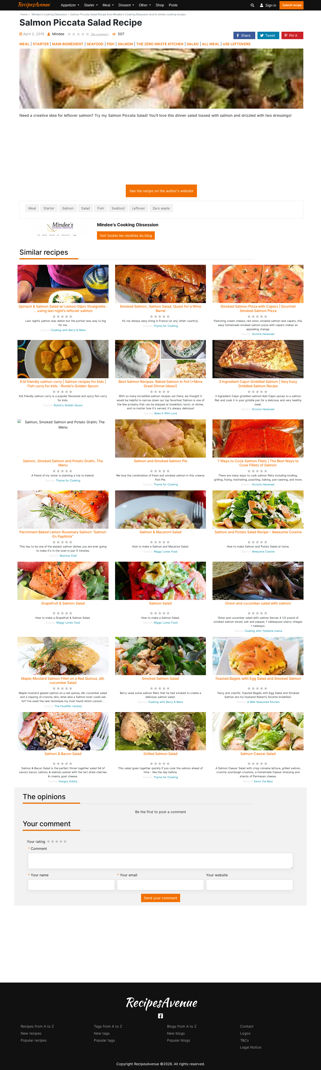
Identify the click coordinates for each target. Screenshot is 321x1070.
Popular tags (104, 1040)
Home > (25, 14)
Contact (247, 1026)
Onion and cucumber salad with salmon (258, 603)
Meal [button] (107, 5)
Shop (160, 5)
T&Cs (244, 1040)
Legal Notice (250, 1047)
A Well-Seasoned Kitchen (263, 702)
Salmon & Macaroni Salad (160, 532)
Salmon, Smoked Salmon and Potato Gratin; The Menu (63, 463)
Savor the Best (263, 781)
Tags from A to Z (108, 1026)
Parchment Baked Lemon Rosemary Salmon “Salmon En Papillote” (62, 534)
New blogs (176, 1033)
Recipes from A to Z (37, 1026)
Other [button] (143, 5)
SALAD (193, 44)
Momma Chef (68, 555)
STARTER (41, 44)
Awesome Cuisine (263, 551)
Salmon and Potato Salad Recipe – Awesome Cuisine (258, 532)
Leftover (138, 208)
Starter (48, 208)
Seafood (118, 208)
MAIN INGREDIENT (67, 44)
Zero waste (161, 208)
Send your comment (160, 898)
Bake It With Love (165, 413)
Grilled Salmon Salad (160, 753)
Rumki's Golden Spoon (68, 405)
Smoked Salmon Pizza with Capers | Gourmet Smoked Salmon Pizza (258, 308)
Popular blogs (178, 1040)
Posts (173, 5)
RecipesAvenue (33, 4)
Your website (217, 875)
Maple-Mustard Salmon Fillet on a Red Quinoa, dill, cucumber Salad (63, 680)
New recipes (31, 1033)
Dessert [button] (125, 5)
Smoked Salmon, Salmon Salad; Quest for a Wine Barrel (160, 308)
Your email (128, 875)
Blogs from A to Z (182, 1026)
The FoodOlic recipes (68, 706)
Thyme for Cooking (166, 326)
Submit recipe (292, 5)
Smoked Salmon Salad (160, 678)
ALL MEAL (210, 44)
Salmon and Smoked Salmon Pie (160, 461)
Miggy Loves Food (166, 551)
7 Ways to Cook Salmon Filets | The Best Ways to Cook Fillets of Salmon (258, 463)
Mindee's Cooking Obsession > (50, 14)
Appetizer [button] (69, 5)
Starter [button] (89, 5)
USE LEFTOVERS (236, 44)
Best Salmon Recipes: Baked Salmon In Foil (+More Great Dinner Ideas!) (160, 383)
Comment (39, 848)
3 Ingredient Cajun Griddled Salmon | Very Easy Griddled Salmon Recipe (258, 383)
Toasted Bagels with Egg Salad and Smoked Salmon (258, 678)
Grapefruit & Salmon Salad (63, 603)
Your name (39, 875)
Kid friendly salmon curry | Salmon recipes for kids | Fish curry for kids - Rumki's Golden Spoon (63, 383)
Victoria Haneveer (263, 334)
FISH (110, 44)
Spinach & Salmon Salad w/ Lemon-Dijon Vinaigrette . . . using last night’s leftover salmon (63, 308)
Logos (245, 1033)
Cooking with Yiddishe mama (263, 631)
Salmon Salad (160, 603)
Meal (32, 208)
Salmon (68, 208)
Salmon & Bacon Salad (63, 753)
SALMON (125, 44)
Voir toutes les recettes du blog (126, 235)
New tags (102, 1033)
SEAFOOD (95, 44)
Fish (100, 208)
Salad (85, 208)
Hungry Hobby (68, 781)
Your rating (36, 841)
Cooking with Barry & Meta (68, 330)
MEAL (24, 44)
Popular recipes (34, 1040)
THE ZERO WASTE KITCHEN (159, 44)
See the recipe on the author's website (161, 191)
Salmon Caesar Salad (258, 753)
